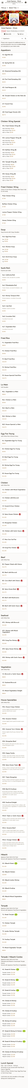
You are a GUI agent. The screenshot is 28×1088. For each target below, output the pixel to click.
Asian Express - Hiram (14, 1)
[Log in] (25, 2)
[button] (14, 56)
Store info (8, 34)
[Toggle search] (25, 38)
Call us (21, 34)
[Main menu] (2, 2)
